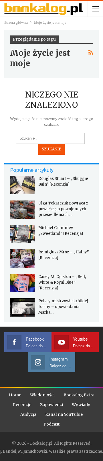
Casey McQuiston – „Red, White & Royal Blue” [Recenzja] (62, 282)
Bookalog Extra (79, 395)
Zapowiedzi (51, 404)
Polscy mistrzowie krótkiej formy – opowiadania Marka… (63, 307)
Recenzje (22, 404)
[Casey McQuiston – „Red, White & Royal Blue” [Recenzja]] (22, 283)
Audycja (28, 414)
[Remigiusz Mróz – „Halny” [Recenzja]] (22, 258)
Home (15, 395)
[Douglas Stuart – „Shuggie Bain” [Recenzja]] (22, 185)
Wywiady (81, 404)
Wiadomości (42, 395)
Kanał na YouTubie (64, 414)
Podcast (51, 424)
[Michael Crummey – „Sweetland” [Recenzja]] (22, 234)
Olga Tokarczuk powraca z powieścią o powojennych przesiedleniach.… (63, 209)
